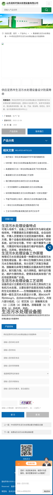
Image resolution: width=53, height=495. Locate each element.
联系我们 (39, 131)
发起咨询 (47, 491)
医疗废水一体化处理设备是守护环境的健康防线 (25, 157)
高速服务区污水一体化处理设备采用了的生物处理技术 (28, 169)
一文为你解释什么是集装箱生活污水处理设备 (24, 187)
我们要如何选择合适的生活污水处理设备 (22, 181)
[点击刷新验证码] (26, 403)
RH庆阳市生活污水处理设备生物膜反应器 (27, 425)
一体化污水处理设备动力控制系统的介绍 (22, 205)
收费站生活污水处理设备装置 (22, 432)
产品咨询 (14, 131)
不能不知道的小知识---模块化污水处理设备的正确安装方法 (28, 199)
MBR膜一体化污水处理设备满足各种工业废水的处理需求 (28, 163)
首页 (15, 33)
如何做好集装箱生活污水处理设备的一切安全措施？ (27, 193)
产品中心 (23, 33)
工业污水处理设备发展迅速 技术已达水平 (22, 211)
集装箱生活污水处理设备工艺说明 (19, 175)
